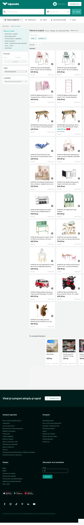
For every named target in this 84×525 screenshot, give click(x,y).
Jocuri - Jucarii (9, 45)
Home (7, 26)
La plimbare (8, 48)
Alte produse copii (10, 36)
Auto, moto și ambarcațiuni (12, 420)
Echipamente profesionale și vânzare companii (19, 452)
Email (44, 467)
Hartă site (46, 441)
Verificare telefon (49, 428)
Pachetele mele (48, 420)
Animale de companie (10, 444)
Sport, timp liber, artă (10, 441)
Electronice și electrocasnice (13, 428)
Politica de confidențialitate (12, 479)
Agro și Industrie (8, 447)
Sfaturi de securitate (50, 436)
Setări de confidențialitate (12, 481)
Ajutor (45, 431)
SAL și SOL (6, 484)
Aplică (15, 61)
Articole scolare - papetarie (13, 38)
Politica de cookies (9, 476)
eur (40, 44)
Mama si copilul (15, 26)
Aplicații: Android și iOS (51, 426)
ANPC (5, 471)
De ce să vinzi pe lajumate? (52, 423)
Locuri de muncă (8, 426)
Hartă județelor (48, 439)
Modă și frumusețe (9, 431)
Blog (4, 468)
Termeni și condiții (9, 473)
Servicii (5, 449)
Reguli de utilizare (49, 434)
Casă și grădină (8, 436)
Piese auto (6, 434)
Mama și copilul (8, 439)
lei (37, 44)
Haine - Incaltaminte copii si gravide (15, 43)
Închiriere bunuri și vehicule (12, 455)
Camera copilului (10, 41)
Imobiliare (6, 423)
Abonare (47, 476)
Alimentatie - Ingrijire (11, 34)
